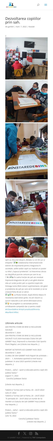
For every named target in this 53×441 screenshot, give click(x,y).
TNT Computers (39, 437)
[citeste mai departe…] (30, 344)
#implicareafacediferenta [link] (29, 309)
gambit (11, 26)
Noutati (31, 26)
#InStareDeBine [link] (11, 309)
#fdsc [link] (16, 312)
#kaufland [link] (9, 312)
